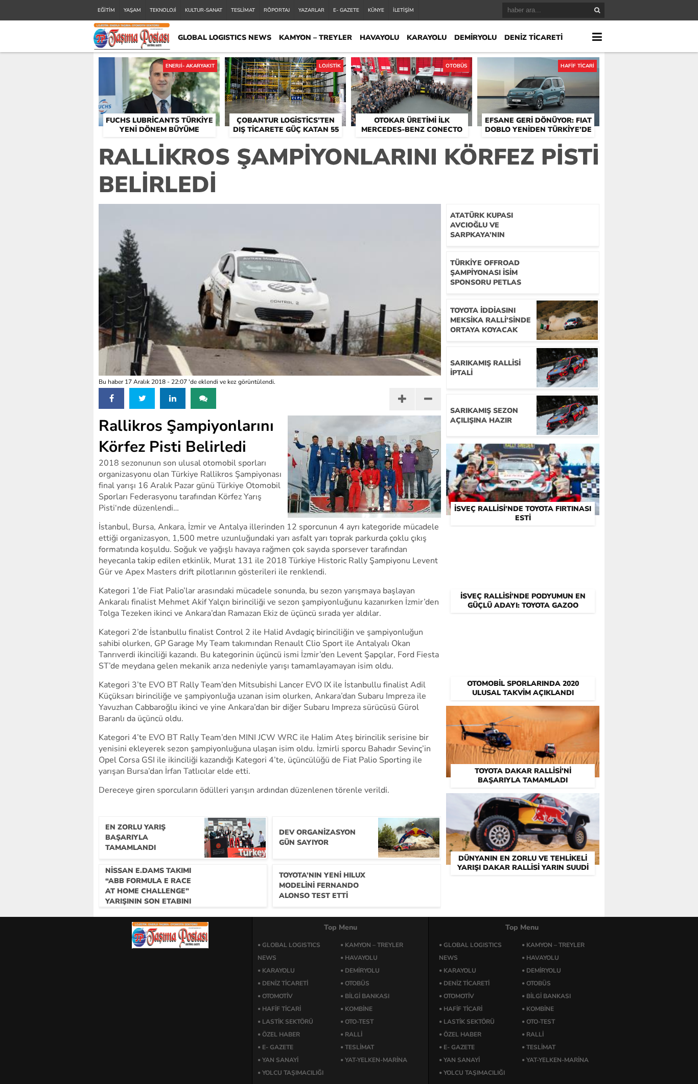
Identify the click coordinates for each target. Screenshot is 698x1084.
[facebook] (111, 398)
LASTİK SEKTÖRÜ (287, 1022)
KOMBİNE (359, 1009)
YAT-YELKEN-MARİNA (376, 1060)
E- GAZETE (346, 10)
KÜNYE (376, 10)
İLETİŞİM (403, 10)
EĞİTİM (106, 10)
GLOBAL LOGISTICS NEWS (224, 37)
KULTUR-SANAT (203, 10)
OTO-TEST (359, 1022)
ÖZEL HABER (281, 1034)
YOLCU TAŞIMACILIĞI (292, 1073)
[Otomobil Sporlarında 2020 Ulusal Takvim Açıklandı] (522, 630)
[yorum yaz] (203, 398)
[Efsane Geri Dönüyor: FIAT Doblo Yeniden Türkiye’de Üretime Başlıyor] (538, 69)
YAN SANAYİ (280, 1060)
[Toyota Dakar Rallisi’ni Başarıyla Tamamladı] (522, 717)
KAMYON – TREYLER (315, 37)
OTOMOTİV (277, 996)
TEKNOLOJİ (163, 10)
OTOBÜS (357, 983)
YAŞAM (132, 10)
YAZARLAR (311, 10)
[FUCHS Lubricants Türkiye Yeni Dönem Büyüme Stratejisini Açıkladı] (159, 69)
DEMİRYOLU (475, 37)
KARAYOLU (427, 37)
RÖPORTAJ (277, 10)
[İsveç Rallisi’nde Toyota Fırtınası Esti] (522, 455)
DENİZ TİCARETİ (533, 37)
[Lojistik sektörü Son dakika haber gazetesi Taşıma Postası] (132, 47)
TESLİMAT (243, 10)
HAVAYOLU (379, 37)
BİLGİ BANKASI (367, 996)
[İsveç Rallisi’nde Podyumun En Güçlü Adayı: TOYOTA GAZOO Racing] (522, 543)
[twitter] (142, 398)
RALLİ (353, 1034)
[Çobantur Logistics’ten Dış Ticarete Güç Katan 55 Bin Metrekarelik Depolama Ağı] (285, 69)
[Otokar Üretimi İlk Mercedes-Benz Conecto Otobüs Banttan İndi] (411, 69)
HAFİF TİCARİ (281, 1009)
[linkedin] (172, 398)
